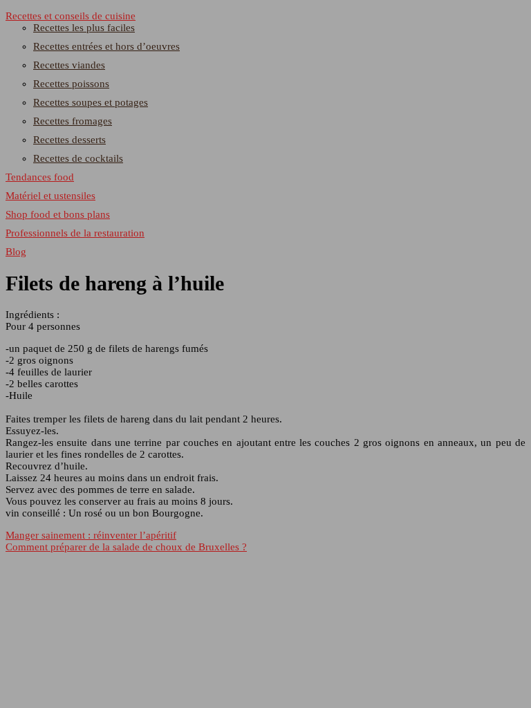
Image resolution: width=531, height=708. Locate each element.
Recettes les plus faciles (84, 27)
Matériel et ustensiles (50, 195)
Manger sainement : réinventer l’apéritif (91, 535)
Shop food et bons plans (58, 214)
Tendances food (40, 177)
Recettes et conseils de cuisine (71, 15)
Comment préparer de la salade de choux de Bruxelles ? (126, 546)
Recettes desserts (69, 139)
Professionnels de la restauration (75, 233)
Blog (16, 251)
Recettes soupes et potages (90, 102)
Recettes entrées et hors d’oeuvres (106, 46)
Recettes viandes (69, 65)
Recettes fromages (72, 121)
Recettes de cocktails (78, 158)
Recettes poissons (71, 83)
